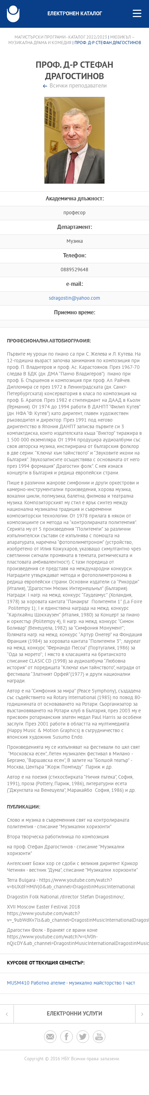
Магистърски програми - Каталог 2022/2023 (61, 37)
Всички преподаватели (78, 86)
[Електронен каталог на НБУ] (13, 14)
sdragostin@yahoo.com (74, 298)
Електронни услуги (74, 1014)
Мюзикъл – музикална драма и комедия (71, 40)
